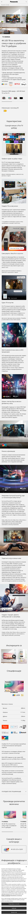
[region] (14, 890)
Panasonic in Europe (5, 4)
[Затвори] (26, 866)
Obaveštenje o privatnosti (16, 895)
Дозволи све (14, 912)
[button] (9, 98)
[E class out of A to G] (5, 111)
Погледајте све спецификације (11, 791)
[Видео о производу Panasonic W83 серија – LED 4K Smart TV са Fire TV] (4, 98)
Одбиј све (14, 908)
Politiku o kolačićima (5, 895)
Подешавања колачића (14, 904)
